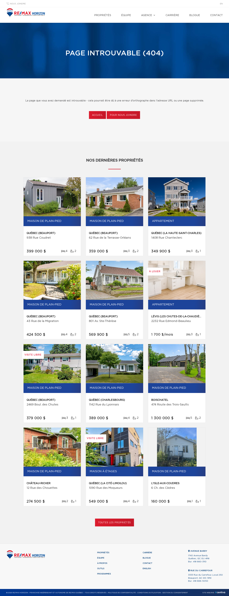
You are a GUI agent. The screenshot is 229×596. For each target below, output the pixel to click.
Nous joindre (18, 4)
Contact (216, 15)
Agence (146, 15)
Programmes (104, 574)
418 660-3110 (199, 562)
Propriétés (102, 15)
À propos (102, 563)
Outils (100, 568)
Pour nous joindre (123, 115)
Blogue (194, 15)
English (147, 568)
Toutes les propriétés (114, 523)
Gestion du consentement (175, 593)
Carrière (172, 15)
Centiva (220, 592)
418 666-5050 (200, 581)
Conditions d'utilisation (149, 593)
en (221, 4)
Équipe (126, 15)
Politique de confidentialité (122, 593)
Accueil (97, 115)
